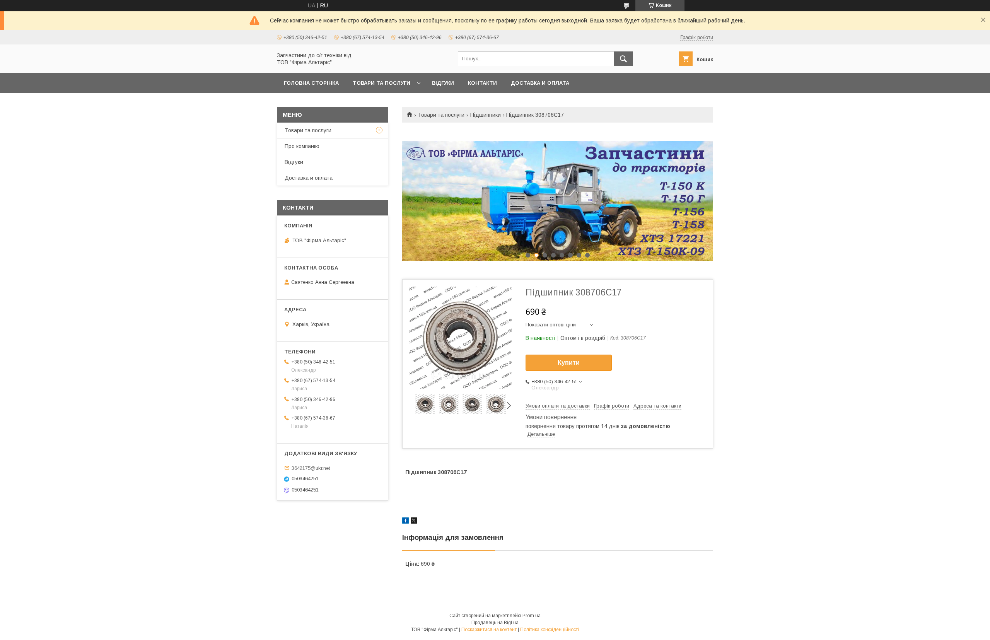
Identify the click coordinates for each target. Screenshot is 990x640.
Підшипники (485, 115)
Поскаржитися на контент (489, 629)
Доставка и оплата (540, 83)
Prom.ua (531, 615)
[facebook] (405, 522)
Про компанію (302, 146)
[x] (414, 522)
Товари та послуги (381, 83)
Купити (569, 362)
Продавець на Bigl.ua (495, 622)
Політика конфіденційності (549, 629)
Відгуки (443, 83)
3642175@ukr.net (311, 468)
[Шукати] (623, 58)
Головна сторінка (311, 83)
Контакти (482, 83)
